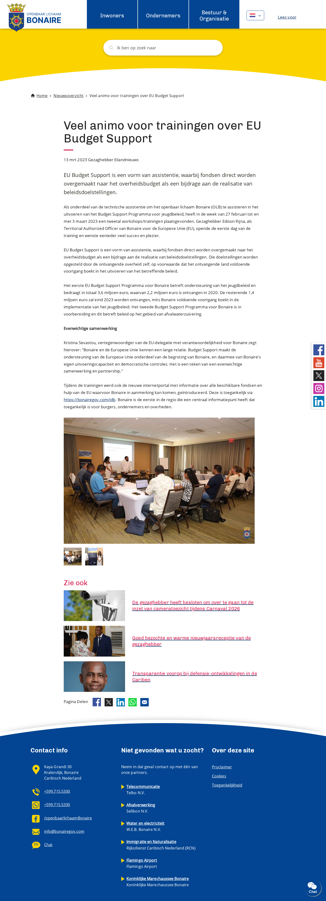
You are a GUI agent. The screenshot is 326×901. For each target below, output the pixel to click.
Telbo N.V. (143, 789)
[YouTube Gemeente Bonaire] (318, 362)
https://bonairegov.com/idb (90, 399)
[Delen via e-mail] (144, 702)
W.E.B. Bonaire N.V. (145, 826)
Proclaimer (222, 767)
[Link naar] (73, 556)
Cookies (219, 776)
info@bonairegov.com (64, 831)
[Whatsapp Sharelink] (132, 702)
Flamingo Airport (141, 863)
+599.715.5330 (57, 791)
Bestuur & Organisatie (214, 15)
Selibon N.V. (140, 808)
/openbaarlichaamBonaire (68, 818)
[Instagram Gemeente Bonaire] (318, 388)
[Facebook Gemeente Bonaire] (318, 349)
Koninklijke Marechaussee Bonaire (157, 881)
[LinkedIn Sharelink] (120, 702)
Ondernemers (163, 15)
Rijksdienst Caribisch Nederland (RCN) (160, 844)
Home (42, 95)
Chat (48, 844)
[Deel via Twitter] (109, 702)
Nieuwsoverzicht (68, 95)
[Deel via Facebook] (97, 702)
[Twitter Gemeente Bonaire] (318, 375)
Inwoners (112, 15)
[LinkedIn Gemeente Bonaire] (318, 401)
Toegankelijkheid (227, 785)
